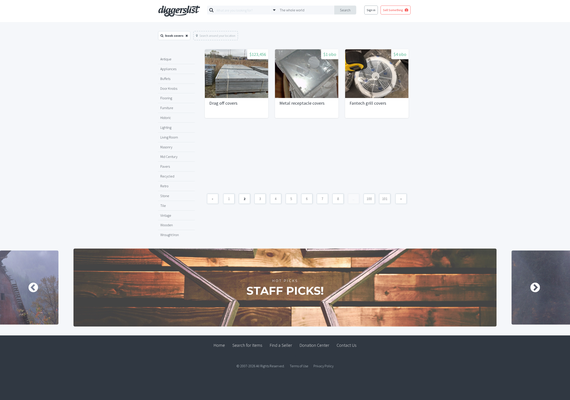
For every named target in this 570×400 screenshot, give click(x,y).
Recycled (167, 176)
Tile (163, 205)
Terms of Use (299, 366)
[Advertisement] (307, 158)
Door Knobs (168, 88)
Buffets (165, 78)
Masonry (166, 147)
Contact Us (346, 345)
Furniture (166, 108)
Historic (165, 117)
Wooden (166, 225)
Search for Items (247, 345)
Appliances (168, 69)
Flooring (166, 98)
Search (345, 10)
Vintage (165, 215)
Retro (164, 186)
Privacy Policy (324, 366)
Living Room (169, 137)
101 (384, 198)
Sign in (371, 10)
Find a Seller (281, 345)
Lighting (165, 127)
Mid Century (168, 156)
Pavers (165, 166)
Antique (165, 59)
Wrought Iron (169, 235)
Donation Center (314, 345)
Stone (164, 196)
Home (219, 345)
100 (369, 198)
